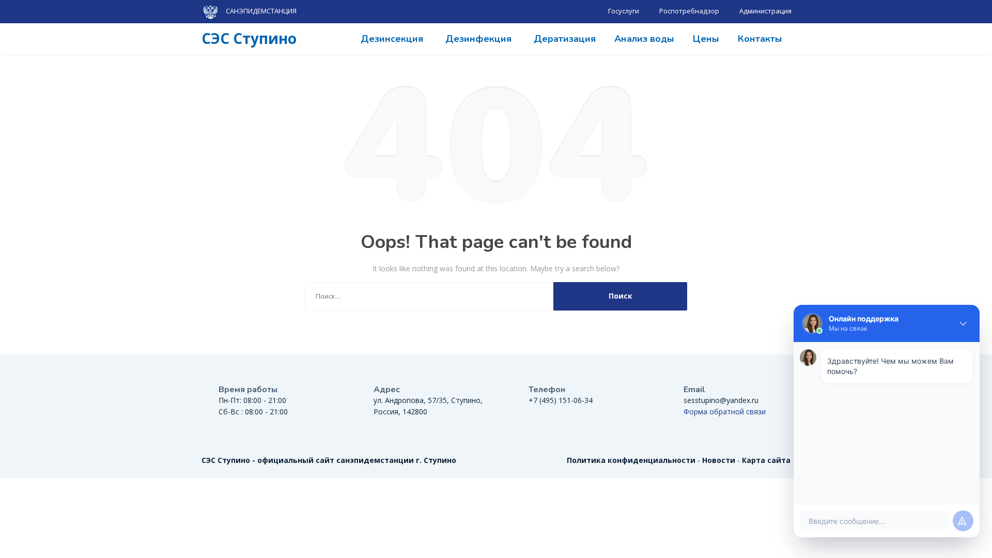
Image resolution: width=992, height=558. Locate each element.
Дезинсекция (392, 39)
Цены (706, 39)
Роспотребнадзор (689, 11)
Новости (718, 460)
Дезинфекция (478, 39)
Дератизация (565, 39)
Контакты (760, 39)
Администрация (765, 11)
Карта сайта (766, 460)
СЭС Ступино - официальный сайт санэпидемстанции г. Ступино (329, 460)
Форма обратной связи (725, 411)
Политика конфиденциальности (631, 460)
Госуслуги (623, 11)
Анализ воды (644, 39)
